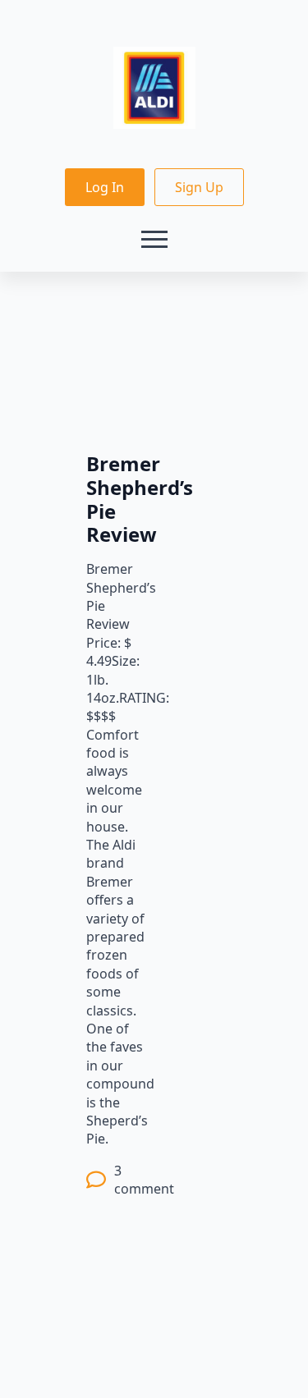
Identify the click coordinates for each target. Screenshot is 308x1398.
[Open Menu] (154, 239)
